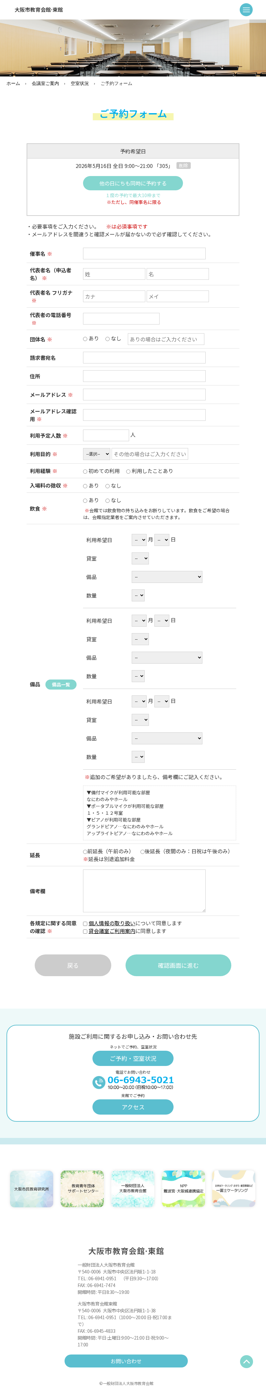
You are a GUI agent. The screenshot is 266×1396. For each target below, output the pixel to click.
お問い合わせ (126, 1361)
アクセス (133, 1107)
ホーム (13, 83)
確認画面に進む (178, 965)
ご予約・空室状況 (133, 1058)
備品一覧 (61, 684)
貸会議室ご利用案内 (112, 931)
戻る (73, 965)
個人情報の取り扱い (112, 923)
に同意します (130, 931)
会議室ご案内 (45, 83)
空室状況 (80, 83)
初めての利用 (130, 471)
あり (104, 338)
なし (115, 338)
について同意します (135, 927)
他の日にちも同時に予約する (133, 183)
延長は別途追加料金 (109, 859)
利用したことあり (151, 471)
